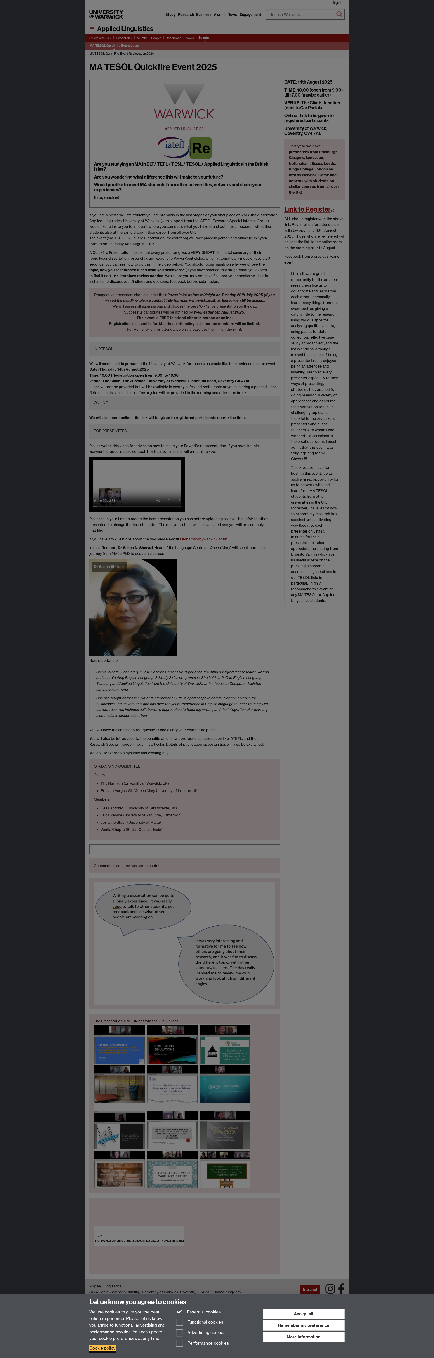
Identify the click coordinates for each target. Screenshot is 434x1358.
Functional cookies (204, 1322)
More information (304, 1336)
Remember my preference (303, 1325)
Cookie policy (102, 1348)
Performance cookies (207, 1343)
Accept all (303, 1313)
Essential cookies (203, 1312)
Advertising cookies (206, 1332)
